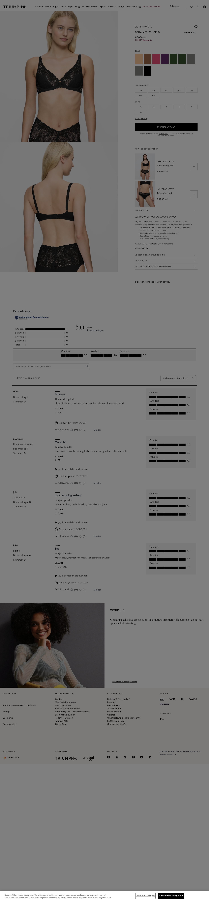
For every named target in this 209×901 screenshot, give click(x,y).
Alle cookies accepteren (171, 896)
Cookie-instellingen (145, 896)
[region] (104, 896)
